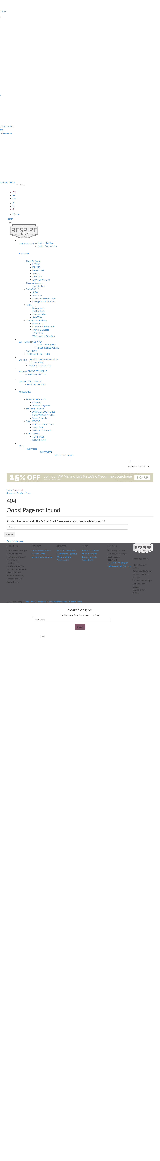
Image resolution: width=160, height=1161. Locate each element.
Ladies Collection (28, 243)
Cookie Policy (75, 601)
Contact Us (88, 550)
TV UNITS (37, 332)
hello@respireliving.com (119, 566)
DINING (36, 267)
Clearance (31, 449)
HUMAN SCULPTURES (43, 415)
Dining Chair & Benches (43, 301)
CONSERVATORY (41, 279)
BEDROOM (38, 270)
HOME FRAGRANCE (36, 399)
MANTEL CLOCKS (36, 384)
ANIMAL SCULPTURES (43, 411)
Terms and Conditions (35, 601)
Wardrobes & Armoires (43, 336)
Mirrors (23, 371)
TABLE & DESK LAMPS (40, 365)
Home (9, 490)
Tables (29, 304)
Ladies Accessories (47, 246)
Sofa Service (46, 556)
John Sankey (38, 286)
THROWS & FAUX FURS (38, 354)
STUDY (36, 273)
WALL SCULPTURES (42, 430)
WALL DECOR (33, 421)
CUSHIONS (32, 350)
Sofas (35, 292)
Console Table (39, 314)
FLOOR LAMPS (36, 362)
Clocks (22, 382)
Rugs (39, 341)
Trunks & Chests (40, 329)
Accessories (25, 392)
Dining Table (38, 307)
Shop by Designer (34, 282)
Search (9, 534)
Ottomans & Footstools (44, 298)
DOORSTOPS (39, 440)
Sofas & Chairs (33, 289)
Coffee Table (38, 311)
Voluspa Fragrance (41, 405)
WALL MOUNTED (37, 374)
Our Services (46, 452)
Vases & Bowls (39, 418)
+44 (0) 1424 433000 (118, 563)
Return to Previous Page (19, 493)
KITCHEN (37, 276)
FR (14, 195)
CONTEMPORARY (46, 344)
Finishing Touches (35, 408)
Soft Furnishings (27, 342)
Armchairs (37, 295)
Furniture (24, 253)
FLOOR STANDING (37, 371)
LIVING (36, 264)
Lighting (23, 360)
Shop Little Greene (64, 455)
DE (14, 198)
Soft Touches (33, 433)
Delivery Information (58, 601)
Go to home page (15, 541)
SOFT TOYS (38, 436)
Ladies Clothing (45, 243)
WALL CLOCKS (34, 381)
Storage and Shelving (36, 320)
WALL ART (37, 427)
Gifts (21, 446)
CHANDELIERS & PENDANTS (43, 359)
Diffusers (37, 402)
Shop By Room (33, 261)
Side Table (37, 317)
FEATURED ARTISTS (42, 424)
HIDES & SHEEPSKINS (48, 347)
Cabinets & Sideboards (43, 326)
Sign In (16, 214)
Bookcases (37, 323)
